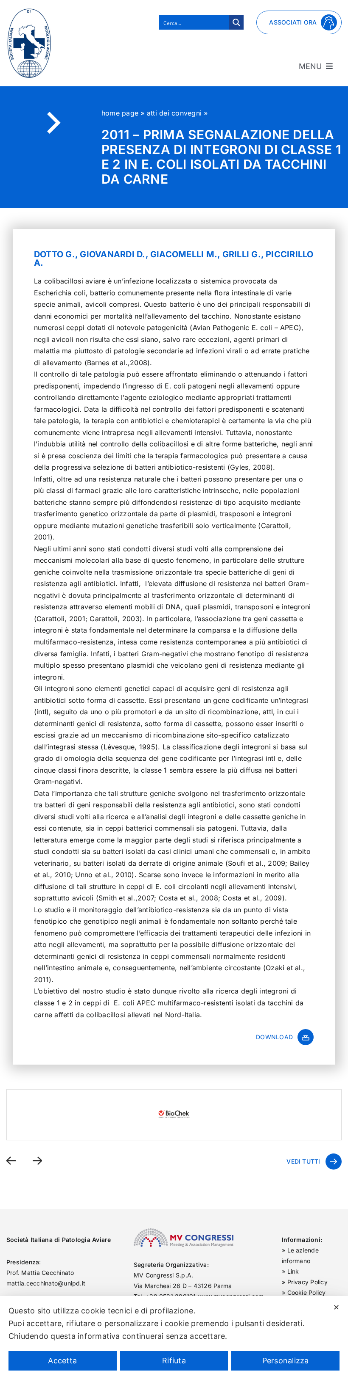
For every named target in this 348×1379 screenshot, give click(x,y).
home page (119, 113)
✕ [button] (336, 1307)
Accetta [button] (62, 1360)
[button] (11, 1161)
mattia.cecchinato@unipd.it (45, 1283)
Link (293, 1271)
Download (274, 1036)
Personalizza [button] (285, 1360)
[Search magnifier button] (236, 22)
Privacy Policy (307, 1281)
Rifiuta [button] (174, 1360)
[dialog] (174, 1337)
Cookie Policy (306, 1292)
